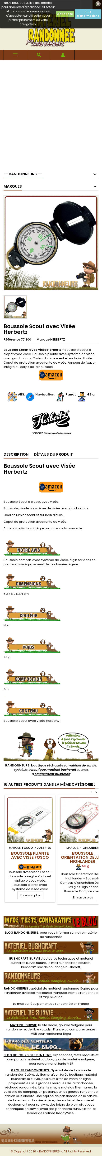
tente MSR (65, 1063)
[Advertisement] (51, 113)
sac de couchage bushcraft (58, 967)
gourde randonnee (83, 1091)
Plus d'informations (88, 14)
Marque (43, 339)
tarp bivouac (52, 997)
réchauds (55, 765)
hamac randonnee (83, 992)
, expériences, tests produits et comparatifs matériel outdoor (51, 1057)
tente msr (49, 1087)
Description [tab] (16, 454)
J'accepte (65, 14)
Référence (12, 339)
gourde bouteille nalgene (74, 1059)
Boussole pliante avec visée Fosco (30, 855)
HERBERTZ (57, 339)
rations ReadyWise (59, 1113)
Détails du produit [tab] (53, 454)
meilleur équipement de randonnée (45, 1003)
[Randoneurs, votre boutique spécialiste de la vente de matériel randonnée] (51, 1127)
